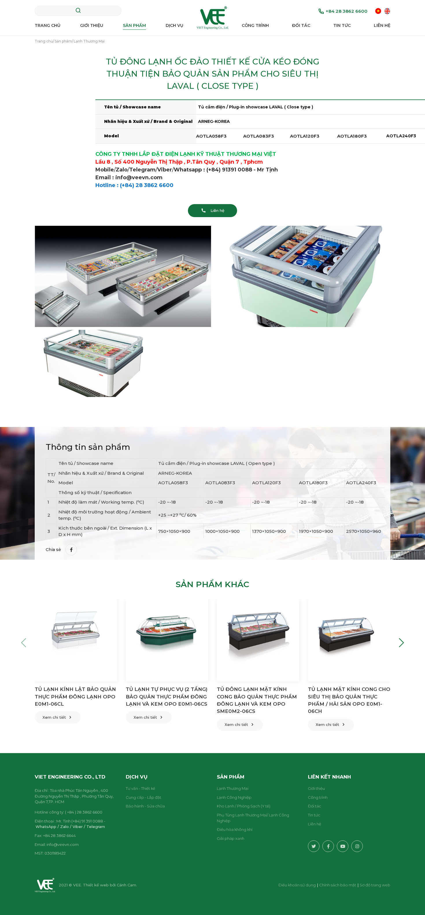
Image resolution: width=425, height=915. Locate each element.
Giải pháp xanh (230, 838)
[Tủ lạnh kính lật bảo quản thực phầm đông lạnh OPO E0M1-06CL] (76, 640)
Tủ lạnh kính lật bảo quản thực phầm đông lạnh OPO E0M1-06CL (75, 696)
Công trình (255, 25)
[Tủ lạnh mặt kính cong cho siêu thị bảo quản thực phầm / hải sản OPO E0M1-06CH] (349, 640)
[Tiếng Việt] (378, 11)
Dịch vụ (174, 25)
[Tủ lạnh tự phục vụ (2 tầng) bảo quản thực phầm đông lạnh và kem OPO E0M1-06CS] (167, 640)
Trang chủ (47, 25)
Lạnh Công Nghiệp (234, 797)
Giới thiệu (91, 25)
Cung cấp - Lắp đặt (143, 797)
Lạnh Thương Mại (232, 788)
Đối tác (301, 25)
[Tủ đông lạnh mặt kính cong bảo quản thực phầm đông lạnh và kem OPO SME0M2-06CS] (258, 640)
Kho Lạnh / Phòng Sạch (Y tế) (243, 806)
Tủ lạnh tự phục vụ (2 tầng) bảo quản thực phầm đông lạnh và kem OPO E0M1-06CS (167, 696)
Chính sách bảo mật (337, 885)
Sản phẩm (134, 25)
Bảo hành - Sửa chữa (145, 806)
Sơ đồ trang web (375, 885)
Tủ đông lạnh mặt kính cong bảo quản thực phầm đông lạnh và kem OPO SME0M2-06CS (257, 700)
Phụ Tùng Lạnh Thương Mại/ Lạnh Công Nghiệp (253, 818)
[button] (23, 642)
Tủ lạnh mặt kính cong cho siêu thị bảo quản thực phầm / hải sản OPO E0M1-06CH (349, 700)
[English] (387, 11)
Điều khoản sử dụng (297, 885)
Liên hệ (382, 25)
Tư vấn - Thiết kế (140, 788)
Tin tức (342, 25)
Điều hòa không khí (234, 829)
